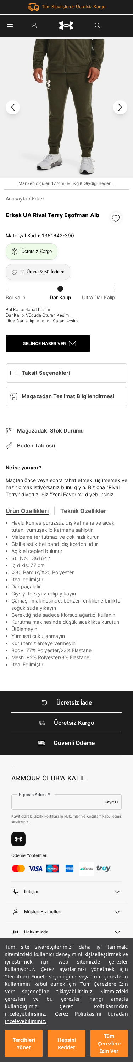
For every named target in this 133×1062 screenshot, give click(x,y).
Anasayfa (16, 199)
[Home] (66, 25)
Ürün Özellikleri (27, 510)
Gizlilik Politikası (46, 816)
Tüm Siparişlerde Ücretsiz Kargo (73, 6)
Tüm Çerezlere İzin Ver (109, 1043)
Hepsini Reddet (66, 1043)
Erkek (38, 199)
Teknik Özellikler (83, 510)
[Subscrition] (18, 839)
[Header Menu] (10, 25)
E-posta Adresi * (34, 794)
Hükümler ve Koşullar (82, 816)
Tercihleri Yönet (24, 1043)
